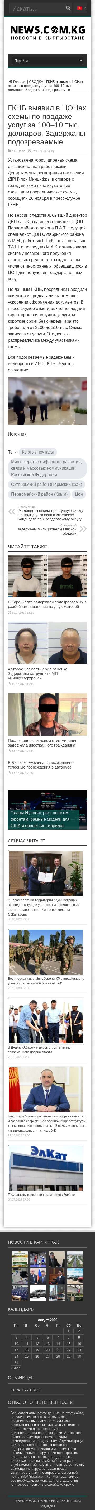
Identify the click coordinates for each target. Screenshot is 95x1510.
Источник (17, 434)
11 (26, 1344)
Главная (19, 82)
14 (58, 1344)
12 (37, 1344)
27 (48, 1356)
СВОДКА (36, 82)
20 (48, 1350)
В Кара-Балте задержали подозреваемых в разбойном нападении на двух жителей (47, 604)
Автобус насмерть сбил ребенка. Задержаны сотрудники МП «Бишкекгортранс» (38, 673)
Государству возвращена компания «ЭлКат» (41, 1195)
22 (68, 1350)
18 (26, 1350)
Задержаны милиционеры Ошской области (47, 529)
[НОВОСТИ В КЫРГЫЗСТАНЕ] (47, 38)
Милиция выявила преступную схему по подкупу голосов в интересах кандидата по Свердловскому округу (50, 513)
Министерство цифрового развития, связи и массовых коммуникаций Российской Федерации (46, 468)
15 (68, 1344)
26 (37, 1356)
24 (16, 1356)
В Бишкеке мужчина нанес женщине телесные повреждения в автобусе (40, 764)
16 (79, 1344)
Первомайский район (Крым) (39, 494)
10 (16, 1344)
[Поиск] (68, 8)
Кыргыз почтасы (38, 452)
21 (58, 1350)
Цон (79, 494)
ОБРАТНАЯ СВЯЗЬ (26, 1390)
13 (48, 1344)
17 (16, 1350)
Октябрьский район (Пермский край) (46, 484)
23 (79, 1350)
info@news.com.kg (35, 1476)
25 (26, 1356)
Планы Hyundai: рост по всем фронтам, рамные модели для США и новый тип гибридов (40, 819)
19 (37, 1350)
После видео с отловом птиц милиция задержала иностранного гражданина (42, 742)
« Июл (16, 1368)
